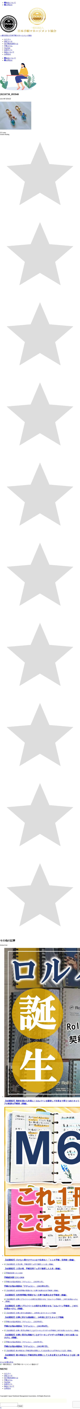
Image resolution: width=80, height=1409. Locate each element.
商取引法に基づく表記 (8, 1392)
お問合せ (9, 5)
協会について (11, 3)
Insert (20, 1406)
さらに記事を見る (6, 1362)
